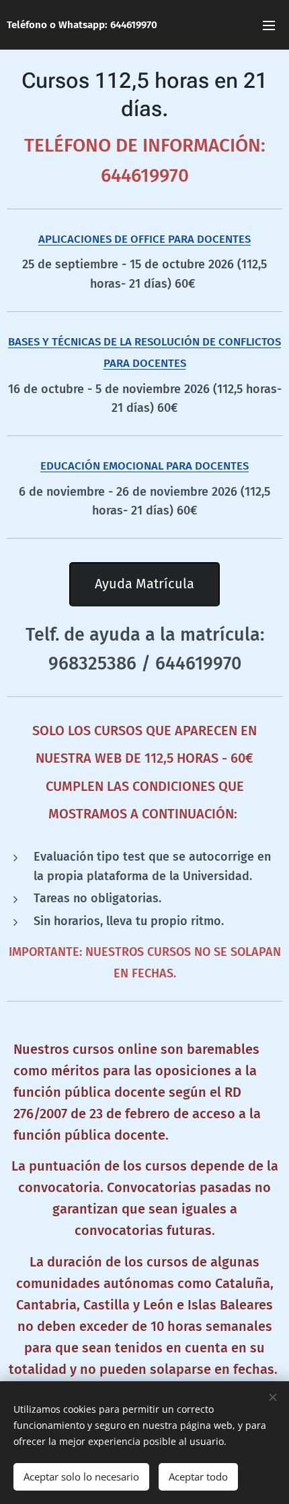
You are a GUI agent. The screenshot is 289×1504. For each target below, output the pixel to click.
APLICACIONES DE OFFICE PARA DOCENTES (144, 239)
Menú (268, 24)
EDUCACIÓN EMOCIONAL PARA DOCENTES (144, 465)
